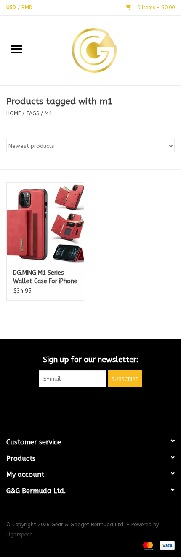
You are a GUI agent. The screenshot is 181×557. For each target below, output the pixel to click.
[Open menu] (16, 48)
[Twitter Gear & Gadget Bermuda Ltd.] (90, 404)
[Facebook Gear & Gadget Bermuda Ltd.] (75, 404)
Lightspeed (19, 535)
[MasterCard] (147, 545)
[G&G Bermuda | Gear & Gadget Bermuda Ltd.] (107, 49)
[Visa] (166, 545)
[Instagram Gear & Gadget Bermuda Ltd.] (105, 404)
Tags (32, 113)
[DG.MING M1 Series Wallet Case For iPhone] (45, 223)
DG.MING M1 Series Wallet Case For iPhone (45, 277)
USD (12, 8)
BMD (26, 8)
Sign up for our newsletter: (90, 359)
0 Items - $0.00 (155, 8)
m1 (48, 113)
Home (13, 113)
